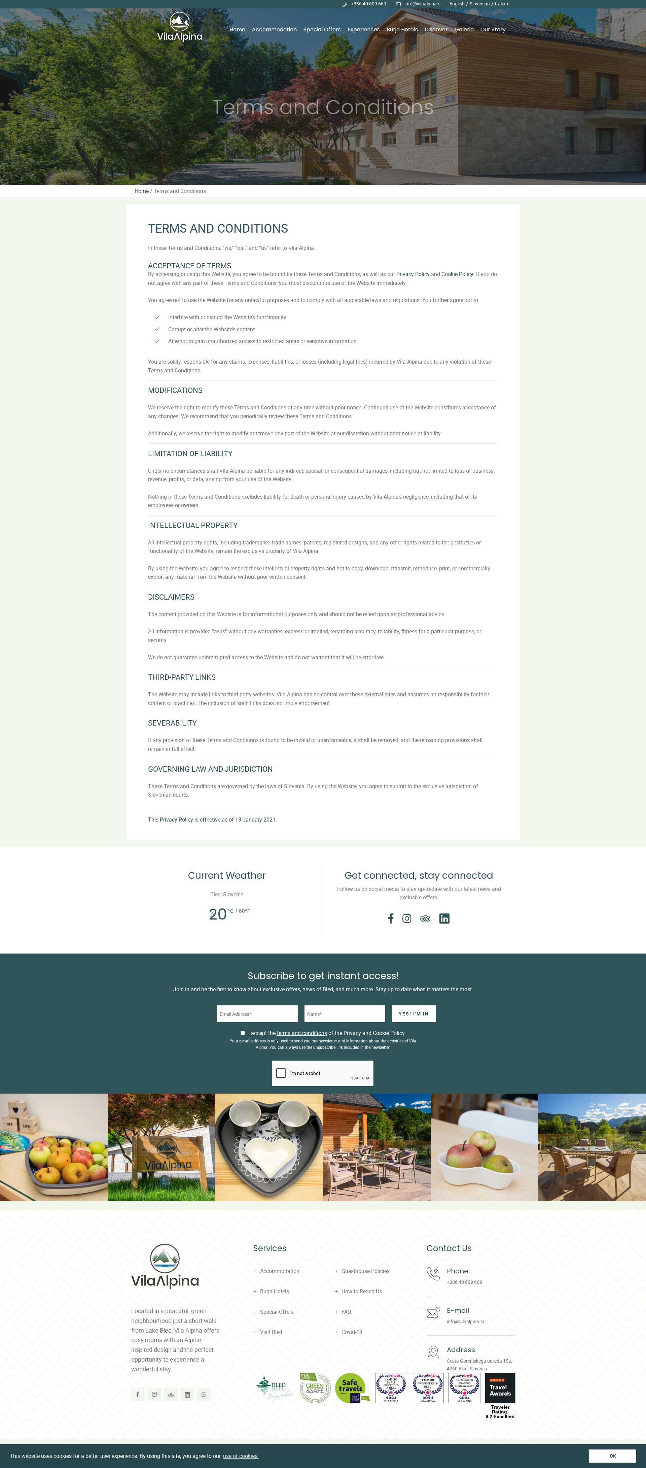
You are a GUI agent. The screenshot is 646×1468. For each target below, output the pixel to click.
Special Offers (322, 29)
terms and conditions (302, 1033)
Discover (436, 29)
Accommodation (274, 29)
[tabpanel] (323, 92)
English (457, 3)
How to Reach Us (362, 1291)
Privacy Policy (413, 274)
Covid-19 (352, 1332)
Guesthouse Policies (366, 1271)
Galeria (464, 29)
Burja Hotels (402, 29)
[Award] (275, 1388)
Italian (501, 3)
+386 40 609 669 (368, 3)
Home (237, 29)
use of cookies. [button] (241, 1456)
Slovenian (480, 3)
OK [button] (613, 1456)
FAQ (346, 1311)
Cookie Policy (457, 274)
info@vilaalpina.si (422, 3)
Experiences (364, 29)
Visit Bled (271, 1332)
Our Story (493, 29)
